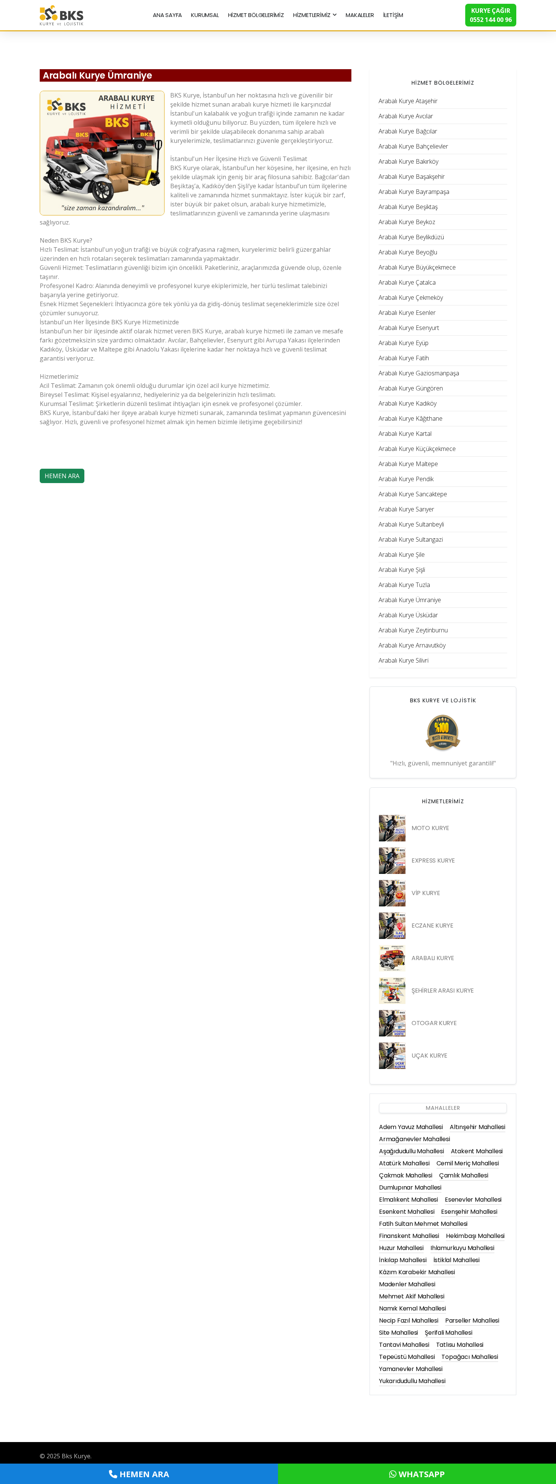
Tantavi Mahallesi (404, 1344)
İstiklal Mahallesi (456, 1260)
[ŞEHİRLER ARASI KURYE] (392, 990)
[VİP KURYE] (392, 893)
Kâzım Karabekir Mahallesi (417, 1272)
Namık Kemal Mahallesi (412, 1308)
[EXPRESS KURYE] (392, 860)
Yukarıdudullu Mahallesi (412, 1381)
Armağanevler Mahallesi (414, 1139)
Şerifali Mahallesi (448, 1332)
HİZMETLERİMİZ (312, 15)
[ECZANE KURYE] (392, 925)
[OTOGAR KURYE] (392, 1023)
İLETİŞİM (393, 15)
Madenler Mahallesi (407, 1284)
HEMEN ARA (62, 476)
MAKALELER (360, 15)
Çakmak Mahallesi (405, 1175)
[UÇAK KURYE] (392, 1056)
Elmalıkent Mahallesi (408, 1199)
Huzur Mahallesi (401, 1248)
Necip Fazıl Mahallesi (408, 1320)
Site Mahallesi (398, 1332)
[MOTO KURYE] (392, 828)
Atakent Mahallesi (477, 1151)
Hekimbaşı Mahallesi (475, 1236)
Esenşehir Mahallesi (469, 1211)
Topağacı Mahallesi (469, 1356)
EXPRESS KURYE (433, 860)
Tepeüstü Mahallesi (407, 1356)
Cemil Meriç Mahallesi (467, 1163)
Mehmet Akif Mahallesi (411, 1296)
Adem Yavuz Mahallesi (411, 1127)
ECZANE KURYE (432, 925)
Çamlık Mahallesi (463, 1175)
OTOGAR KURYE (434, 1023)
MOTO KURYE (430, 828)
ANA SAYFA (167, 15)
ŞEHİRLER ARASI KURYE (443, 990)
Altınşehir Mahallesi (477, 1127)
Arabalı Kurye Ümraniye (97, 75)
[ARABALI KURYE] (392, 958)
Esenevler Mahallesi (473, 1199)
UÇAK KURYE (429, 1055)
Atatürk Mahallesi (404, 1163)
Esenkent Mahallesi (406, 1211)
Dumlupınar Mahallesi (410, 1187)
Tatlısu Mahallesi (460, 1344)
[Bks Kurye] (61, 14)
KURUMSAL (205, 15)
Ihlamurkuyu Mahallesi (462, 1248)
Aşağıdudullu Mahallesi (411, 1151)
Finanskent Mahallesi (409, 1236)
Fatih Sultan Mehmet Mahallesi (423, 1223)
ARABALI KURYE (433, 958)
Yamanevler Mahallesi (411, 1369)
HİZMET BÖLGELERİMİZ (256, 15)
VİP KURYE (426, 893)
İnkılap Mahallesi (403, 1260)
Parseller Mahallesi (472, 1320)
